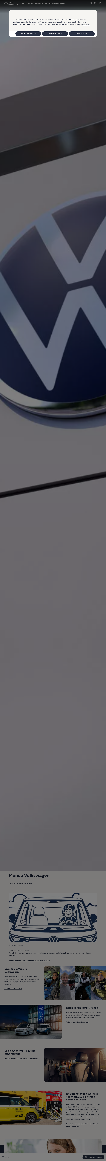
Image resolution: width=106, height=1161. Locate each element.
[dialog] (53, 580)
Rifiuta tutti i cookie (55, 34)
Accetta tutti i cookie (28, 34)
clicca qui (86, 24)
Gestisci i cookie (81, 34)
